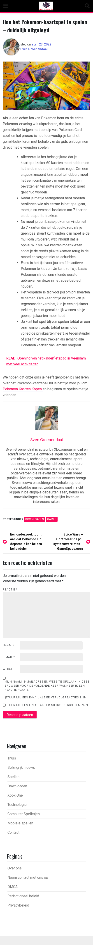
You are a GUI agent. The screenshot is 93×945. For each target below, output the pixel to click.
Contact (13, 832)
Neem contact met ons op (27, 877)
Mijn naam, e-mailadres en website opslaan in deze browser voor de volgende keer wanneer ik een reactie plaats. (47, 685)
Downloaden (34, 519)
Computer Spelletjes (23, 814)
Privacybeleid (18, 905)
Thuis (11, 758)
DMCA (12, 887)
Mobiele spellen (20, 823)
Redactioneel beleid (23, 896)
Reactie (10, 589)
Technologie (17, 804)
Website (9, 669)
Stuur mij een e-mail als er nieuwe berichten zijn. (47, 705)
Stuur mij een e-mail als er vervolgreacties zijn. (46, 697)
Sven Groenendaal (34, 49)
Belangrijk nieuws (21, 767)
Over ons (14, 868)
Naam (8, 645)
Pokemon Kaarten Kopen (23, 389)
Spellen (13, 777)
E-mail (9, 657)
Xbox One (15, 795)
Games (51, 519)
